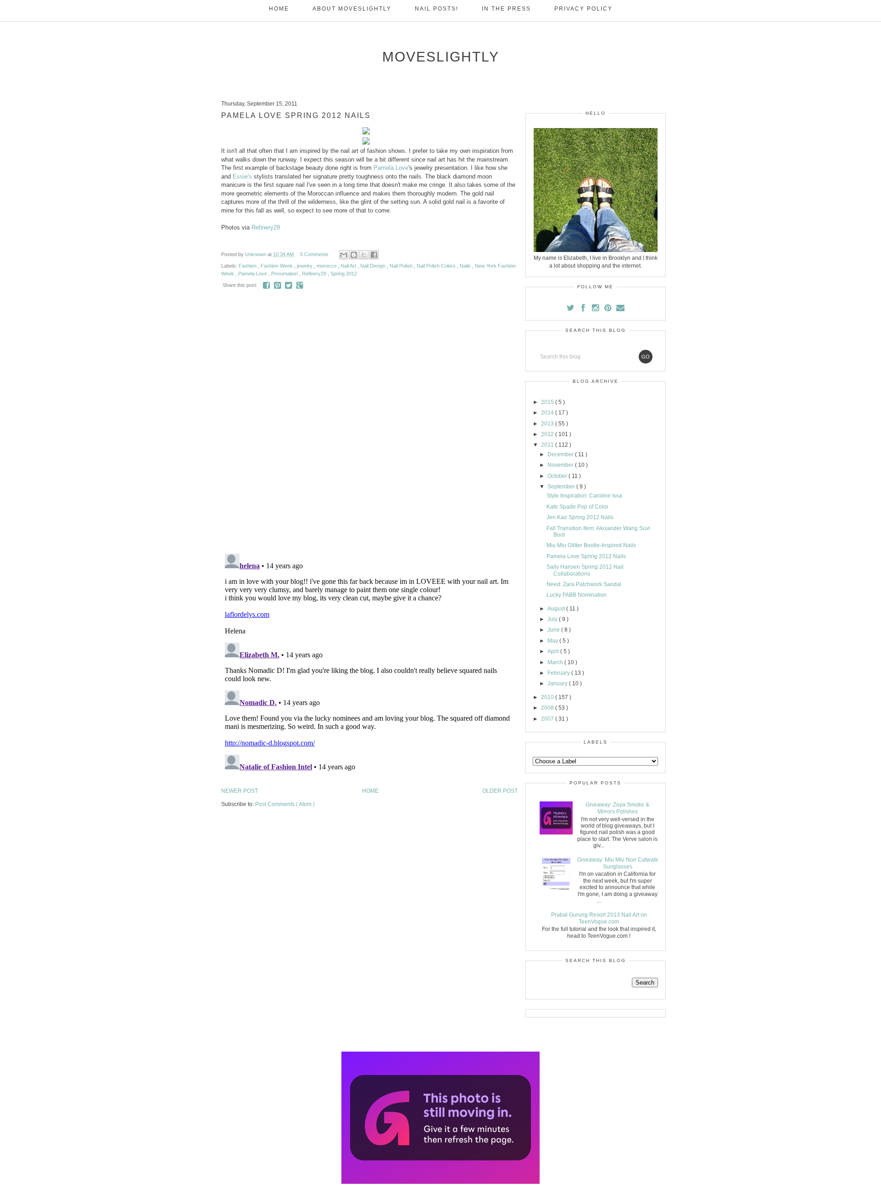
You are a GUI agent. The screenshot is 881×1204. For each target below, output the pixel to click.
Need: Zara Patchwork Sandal (583, 584)
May (553, 641)
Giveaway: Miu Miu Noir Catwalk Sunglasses (617, 863)
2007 (548, 719)
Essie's (242, 176)
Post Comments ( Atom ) (285, 804)
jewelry (305, 266)
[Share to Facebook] (374, 254)
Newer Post (239, 791)
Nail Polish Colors (437, 266)
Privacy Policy (583, 9)
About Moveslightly (351, 9)
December (561, 454)
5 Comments (314, 254)
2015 (548, 402)
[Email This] (343, 254)
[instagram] (596, 309)
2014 (548, 412)
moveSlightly (440, 56)
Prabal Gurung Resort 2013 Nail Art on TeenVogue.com (599, 918)
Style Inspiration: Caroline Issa (584, 496)
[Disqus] (369, 427)
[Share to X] (363, 254)
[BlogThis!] (353, 254)
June (554, 630)
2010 (548, 697)
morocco (327, 266)
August (556, 608)
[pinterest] (608, 309)
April (553, 651)
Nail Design (373, 266)
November (561, 465)
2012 (548, 434)
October (558, 476)
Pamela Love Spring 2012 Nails (586, 556)
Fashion (248, 266)
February (559, 673)
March (555, 662)
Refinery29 (265, 227)
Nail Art (348, 266)
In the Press (506, 9)
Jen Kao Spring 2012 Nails (579, 517)
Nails (466, 266)
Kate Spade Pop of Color (577, 507)
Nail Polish (402, 266)
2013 (548, 423)
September (561, 486)
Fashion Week (277, 266)
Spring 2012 (343, 273)
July (553, 619)
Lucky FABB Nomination (576, 595)
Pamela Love (391, 167)
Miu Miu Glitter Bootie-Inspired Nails (591, 545)
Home (279, 9)
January (558, 683)
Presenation (285, 273)
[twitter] (571, 309)
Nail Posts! (436, 9)
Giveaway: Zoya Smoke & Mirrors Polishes (617, 807)
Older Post (500, 791)
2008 (548, 708)
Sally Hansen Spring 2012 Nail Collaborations (585, 570)
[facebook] (583, 309)
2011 (548, 445)
